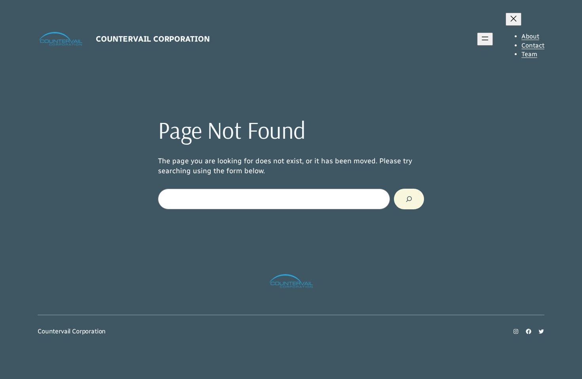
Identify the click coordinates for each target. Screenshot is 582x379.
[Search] (409, 199)
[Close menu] (513, 19)
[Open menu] (485, 39)
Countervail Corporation (152, 39)
